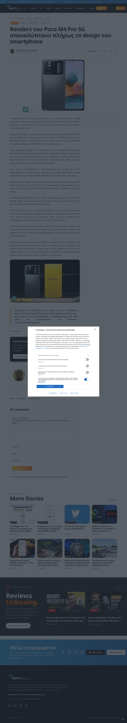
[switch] (86, 359)
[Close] (95, 330)
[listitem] (63, 355)
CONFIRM (50, 386)
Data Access (63, 393)
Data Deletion (53, 393)
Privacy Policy (74, 393)
